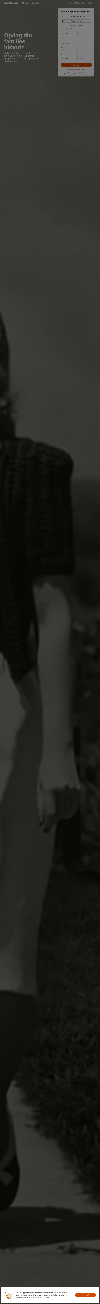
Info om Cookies (43, 1297)
